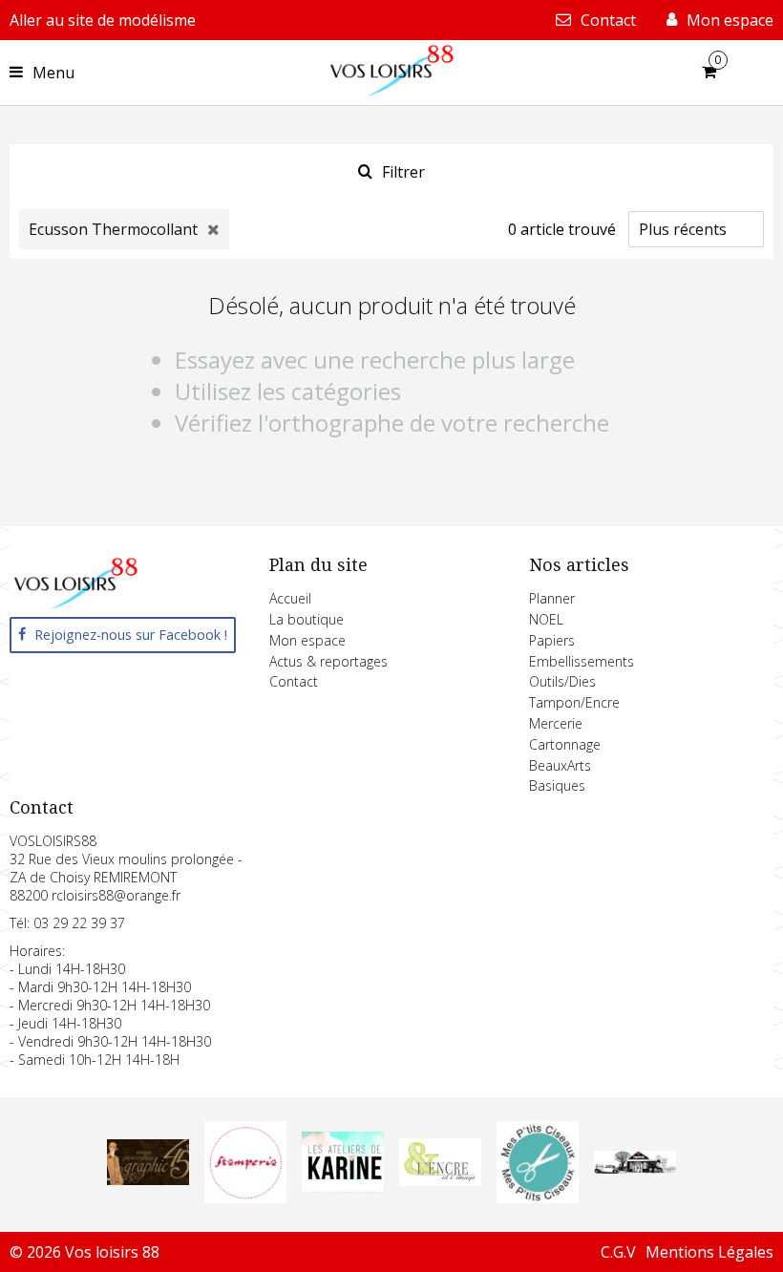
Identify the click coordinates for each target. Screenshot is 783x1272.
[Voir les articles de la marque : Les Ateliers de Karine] (343, 1187)
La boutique (306, 619)
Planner (552, 598)
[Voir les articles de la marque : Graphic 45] (148, 1179)
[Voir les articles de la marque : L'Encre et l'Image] (440, 1180)
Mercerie (555, 723)
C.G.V (618, 1251)
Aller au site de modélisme (103, 20)
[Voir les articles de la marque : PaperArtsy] (635, 1167)
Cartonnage (565, 744)
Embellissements (581, 661)
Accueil (290, 598)
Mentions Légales (709, 1251)
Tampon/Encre (574, 702)
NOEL (546, 619)
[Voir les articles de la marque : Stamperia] (245, 1197)
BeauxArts (560, 765)
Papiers (552, 640)
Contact (293, 681)
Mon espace (307, 640)
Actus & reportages (328, 661)
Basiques (557, 785)
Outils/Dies (562, 681)
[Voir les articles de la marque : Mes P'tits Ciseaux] (538, 1197)
